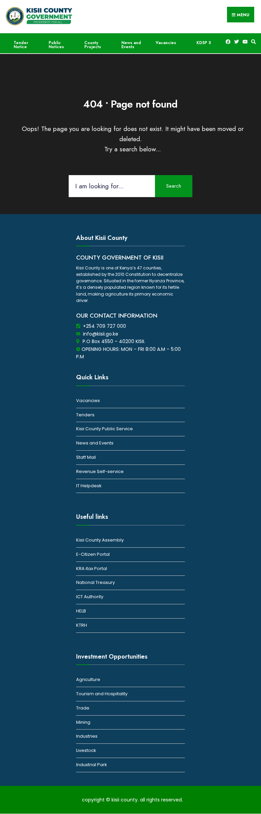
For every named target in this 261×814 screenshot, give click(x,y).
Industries (87, 736)
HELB (81, 611)
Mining (83, 722)
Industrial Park (91, 764)
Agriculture (88, 679)
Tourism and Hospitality (101, 693)
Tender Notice (21, 45)
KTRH (81, 625)
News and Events (131, 45)
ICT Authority (89, 596)
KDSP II (203, 43)
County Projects (92, 45)
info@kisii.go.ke (100, 333)
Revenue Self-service (100, 471)
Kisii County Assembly (100, 540)
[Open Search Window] (252, 42)
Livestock (86, 750)
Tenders (85, 415)
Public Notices (56, 45)
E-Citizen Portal (93, 554)
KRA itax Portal (91, 568)
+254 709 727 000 (104, 326)
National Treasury (95, 582)
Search (173, 186)
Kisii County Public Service (104, 428)
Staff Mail (86, 457)
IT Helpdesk (89, 485)
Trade (82, 708)
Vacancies (166, 43)
